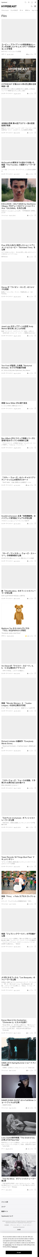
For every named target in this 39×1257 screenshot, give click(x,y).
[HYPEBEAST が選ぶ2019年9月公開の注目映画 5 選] (18, 70)
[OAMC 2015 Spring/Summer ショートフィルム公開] (18, 1049)
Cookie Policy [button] (8, 1245)
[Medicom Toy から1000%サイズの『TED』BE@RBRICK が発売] (18, 614)
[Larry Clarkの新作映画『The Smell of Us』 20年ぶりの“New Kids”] (18, 1124)
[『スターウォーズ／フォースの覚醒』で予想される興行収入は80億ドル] (18, 766)
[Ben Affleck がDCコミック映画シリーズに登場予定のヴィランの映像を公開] (18, 424)
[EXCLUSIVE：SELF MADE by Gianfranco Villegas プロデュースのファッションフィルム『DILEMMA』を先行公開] (18, 190)
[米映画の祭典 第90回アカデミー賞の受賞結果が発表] (18, 109)
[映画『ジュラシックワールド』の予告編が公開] (18, 920)
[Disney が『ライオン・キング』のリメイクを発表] (18, 273)
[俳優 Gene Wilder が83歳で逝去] (18, 389)
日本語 (19, 1229)
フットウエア (14, 10)
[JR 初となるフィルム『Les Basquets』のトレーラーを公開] (18, 963)
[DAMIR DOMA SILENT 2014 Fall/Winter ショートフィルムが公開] (18, 1086)
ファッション (5, 10)
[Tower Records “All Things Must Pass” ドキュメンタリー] (18, 843)
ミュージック (35, 10)
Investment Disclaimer (19, 1227)
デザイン (27, 10)
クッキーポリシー (27, 1225)
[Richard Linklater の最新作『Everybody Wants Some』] (18, 727)
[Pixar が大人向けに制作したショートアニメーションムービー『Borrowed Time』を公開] (18, 231)
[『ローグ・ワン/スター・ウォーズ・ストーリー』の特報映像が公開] (18, 539)
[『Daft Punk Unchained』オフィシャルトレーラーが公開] (18, 804)
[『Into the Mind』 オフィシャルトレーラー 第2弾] (18, 1165)
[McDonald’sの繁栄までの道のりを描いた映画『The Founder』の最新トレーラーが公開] (18, 149)
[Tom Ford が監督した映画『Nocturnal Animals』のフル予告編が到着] (18, 351)
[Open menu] (35, 6)
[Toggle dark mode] (31, 6)
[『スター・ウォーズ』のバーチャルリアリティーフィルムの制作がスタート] (18, 464)
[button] (35, 54)
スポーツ (3, 54)
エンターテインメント (7, 93)
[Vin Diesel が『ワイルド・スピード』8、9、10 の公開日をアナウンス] (18, 652)
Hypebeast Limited (10, 1221)
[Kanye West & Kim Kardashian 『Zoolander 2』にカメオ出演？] (18, 1006)
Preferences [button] (14, 1247)
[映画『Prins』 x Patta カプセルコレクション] (18, 882)
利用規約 (6, 1225)
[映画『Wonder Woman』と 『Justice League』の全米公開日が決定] (18, 689)
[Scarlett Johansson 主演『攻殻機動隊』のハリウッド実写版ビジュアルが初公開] (18, 502)
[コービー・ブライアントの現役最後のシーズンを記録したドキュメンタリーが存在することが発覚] (18, 30)
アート (21, 10)
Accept (19, 1252)
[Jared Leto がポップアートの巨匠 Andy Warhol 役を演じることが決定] (18, 312)
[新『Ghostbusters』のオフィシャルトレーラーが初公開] (18, 577)
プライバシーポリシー (16, 1225)
